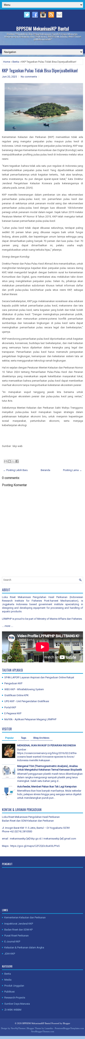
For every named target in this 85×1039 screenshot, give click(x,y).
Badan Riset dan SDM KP (18, 929)
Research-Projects (14, 997)
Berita (15, 61)
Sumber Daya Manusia (17, 1003)
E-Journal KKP (12, 941)
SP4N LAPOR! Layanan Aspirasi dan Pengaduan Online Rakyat (39, 677)
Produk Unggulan (14, 985)
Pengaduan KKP (13, 683)
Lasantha (49, 1028)
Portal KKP (10, 707)
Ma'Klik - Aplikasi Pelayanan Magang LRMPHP (30, 719)
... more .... (7, 625)
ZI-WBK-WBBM (12, 1009)
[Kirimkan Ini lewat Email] (6, 461)
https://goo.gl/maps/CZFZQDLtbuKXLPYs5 (35, 845)
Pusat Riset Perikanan (16, 935)
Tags (23, 738)
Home (6, 61)
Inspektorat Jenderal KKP (18, 923)
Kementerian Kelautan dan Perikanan (25, 917)
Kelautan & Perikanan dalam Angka (24, 947)
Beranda (45, 470)
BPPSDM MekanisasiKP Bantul (42, 28)
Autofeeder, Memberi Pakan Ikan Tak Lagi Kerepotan (47, 786)
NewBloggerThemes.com (42, 1031)
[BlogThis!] (9, 461)
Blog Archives (41, 738)
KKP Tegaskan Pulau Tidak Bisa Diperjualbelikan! (40, 70)
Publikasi (9, 991)
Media (7, 979)
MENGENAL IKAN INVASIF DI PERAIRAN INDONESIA (46, 745)
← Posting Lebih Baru (15, 470)
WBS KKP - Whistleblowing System (24, 689)
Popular (9, 738)
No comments (29, 76)
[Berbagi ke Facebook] (17, 461)
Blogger (66, 1023)
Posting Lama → (72, 470)
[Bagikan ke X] (13, 461)
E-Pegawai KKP (12, 713)
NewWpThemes (18, 1028)
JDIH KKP (9, 953)
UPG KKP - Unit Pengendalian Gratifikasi (26, 701)
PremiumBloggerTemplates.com (69, 1028)
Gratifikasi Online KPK (16, 695)
